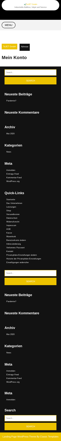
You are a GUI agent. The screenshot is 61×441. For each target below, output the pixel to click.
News (8, 152)
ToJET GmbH (9, 46)
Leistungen (11, 207)
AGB (8, 229)
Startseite (10, 199)
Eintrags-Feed (12, 174)
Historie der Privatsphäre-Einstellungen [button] (23, 259)
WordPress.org (13, 181)
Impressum (11, 225)
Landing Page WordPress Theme (20, 436)
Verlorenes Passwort (15, 248)
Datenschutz (12, 218)
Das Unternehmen (14, 203)
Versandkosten (13, 214)
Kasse (9, 233)
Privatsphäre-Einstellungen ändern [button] (21, 255)
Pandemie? (11, 101)
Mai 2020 (10, 134)
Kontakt (9, 251)
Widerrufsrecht (12, 222)
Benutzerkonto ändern (16, 240)
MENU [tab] (8, 25)
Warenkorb (11, 236)
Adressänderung (13, 244)
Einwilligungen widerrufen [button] (17, 262)
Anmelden (10, 170)
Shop (8, 211)
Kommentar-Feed (14, 178)
